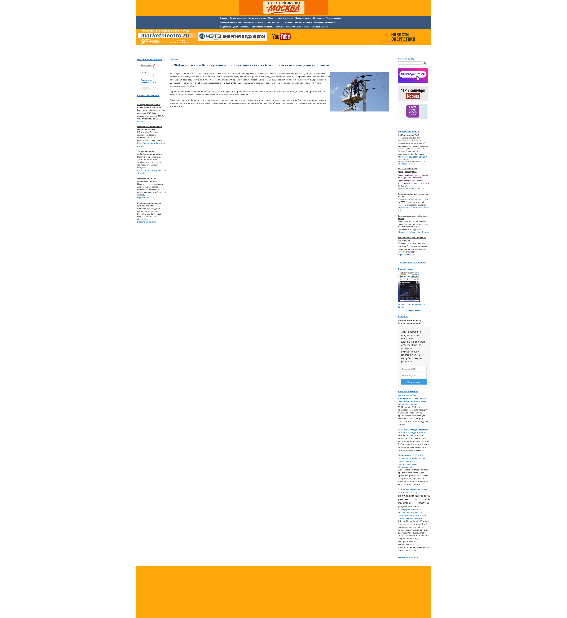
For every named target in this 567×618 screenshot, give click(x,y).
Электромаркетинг (320, 27)
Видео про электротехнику (269, 22)
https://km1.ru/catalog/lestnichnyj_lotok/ (151, 172)
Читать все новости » (408, 557)
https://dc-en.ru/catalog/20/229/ (412, 156)
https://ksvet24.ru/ (406, 255)
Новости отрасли (303, 18)
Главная (223, 18)
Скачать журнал (413, 310)
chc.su (140, 121)
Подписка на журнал (229, 27)
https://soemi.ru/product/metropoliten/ (151, 144)
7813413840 (404, 163)
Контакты (280, 27)
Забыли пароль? (148, 83)
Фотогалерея (249, 22)
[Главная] (167, 37)
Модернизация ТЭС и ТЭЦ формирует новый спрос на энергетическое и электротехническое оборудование (411, 461)
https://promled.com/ (147, 221)
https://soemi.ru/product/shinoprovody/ (413, 209)
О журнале (287, 22)
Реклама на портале (257, 18)
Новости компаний (285, 18)
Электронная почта (148, 65)
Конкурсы (245, 27)
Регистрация (146, 80)
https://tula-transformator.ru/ (411, 188)
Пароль (144, 72)
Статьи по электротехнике (297, 27)
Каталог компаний (238, 18)
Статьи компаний (333, 18)
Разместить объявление (413, 262)
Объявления (318, 18)
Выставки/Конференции (324, 22)
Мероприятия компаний (230, 22)
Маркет (271, 18)
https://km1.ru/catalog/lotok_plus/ (413, 232)
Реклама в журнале (303, 22)
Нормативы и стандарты (262, 27)
